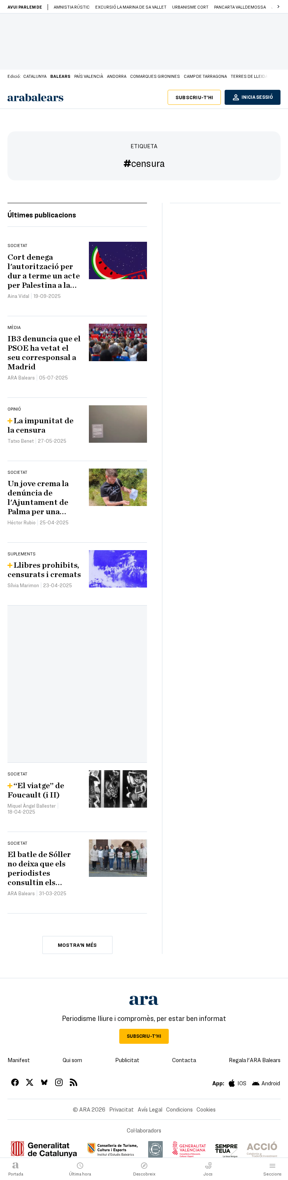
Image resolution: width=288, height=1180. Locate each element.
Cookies (206, 1109)
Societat (17, 245)
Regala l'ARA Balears (254, 1059)
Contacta (184, 1059)
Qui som (72, 1059)
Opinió (14, 408)
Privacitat (121, 1109)
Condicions (179, 1109)
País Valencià (88, 76)
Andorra (116, 76)
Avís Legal (150, 1109)
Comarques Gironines (155, 76)
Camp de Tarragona (205, 76)
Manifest (19, 1059)
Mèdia (14, 327)
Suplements (22, 553)
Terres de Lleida (249, 76)
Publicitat (127, 1059)
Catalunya (34, 76)
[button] (278, 6)
